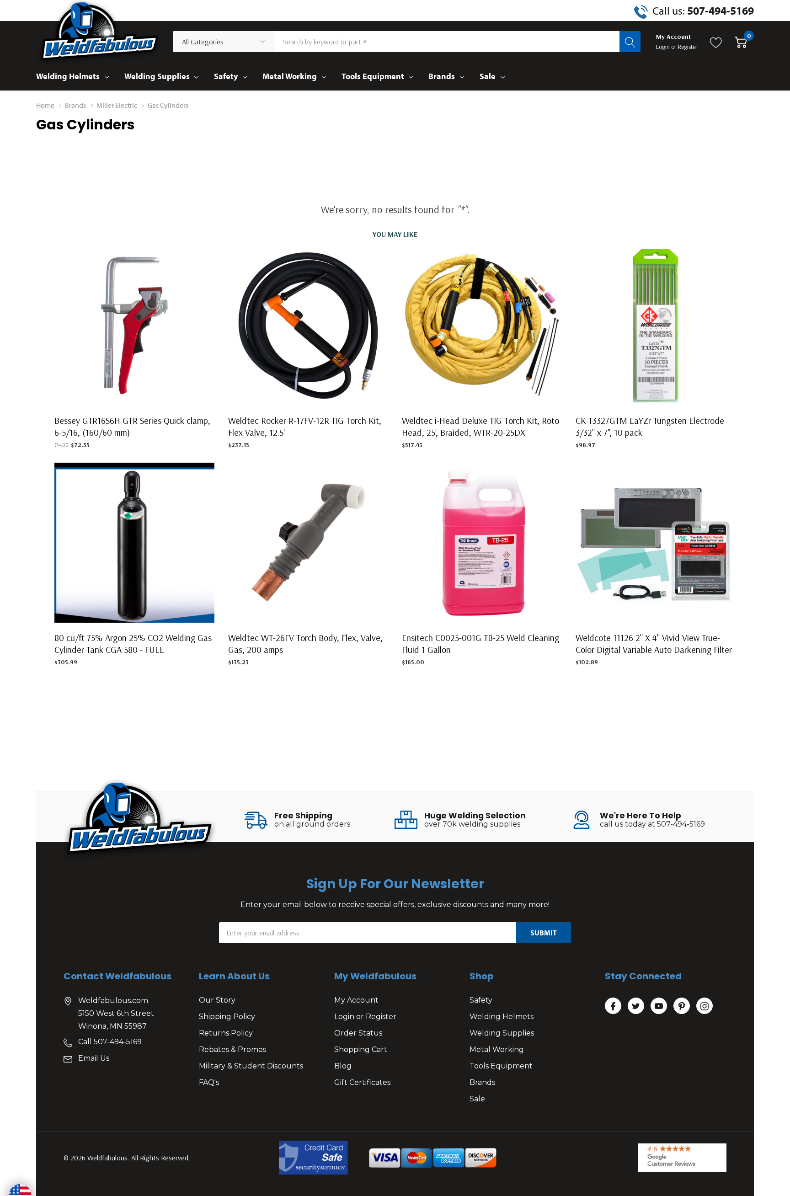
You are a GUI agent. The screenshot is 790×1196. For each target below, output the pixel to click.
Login (663, 47)
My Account (356, 1000)
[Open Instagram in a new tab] (704, 1006)
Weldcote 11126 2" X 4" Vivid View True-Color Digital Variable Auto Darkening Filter (654, 643)
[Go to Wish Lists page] (716, 41)
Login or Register (365, 1016)
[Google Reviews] (682, 1157)
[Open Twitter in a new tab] (636, 1006)
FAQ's (209, 1082)
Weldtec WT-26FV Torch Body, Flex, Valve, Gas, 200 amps (305, 643)
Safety (226, 76)
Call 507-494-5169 (110, 1041)
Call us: (703, 10)
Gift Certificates (362, 1082)
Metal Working (289, 76)
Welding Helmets (68, 76)
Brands (441, 76)
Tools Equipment (373, 76)
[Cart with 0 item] (741, 41)
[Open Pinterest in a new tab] (681, 1006)
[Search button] (630, 41)
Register (688, 47)
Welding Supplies (157, 76)
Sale (488, 76)
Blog (343, 1066)
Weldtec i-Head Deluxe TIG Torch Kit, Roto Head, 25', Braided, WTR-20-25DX (480, 426)
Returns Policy (226, 1033)
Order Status (358, 1033)
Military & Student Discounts (251, 1066)
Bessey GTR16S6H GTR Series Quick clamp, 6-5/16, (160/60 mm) (132, 426)
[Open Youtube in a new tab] (659, 1006)
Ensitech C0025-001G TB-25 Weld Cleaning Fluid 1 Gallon (480, 643)
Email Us (93, 1058)
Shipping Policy (227, 1016)
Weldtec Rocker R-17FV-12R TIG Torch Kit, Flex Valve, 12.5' (304, 426)
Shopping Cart (360, 1049)
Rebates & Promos (232, 1049)
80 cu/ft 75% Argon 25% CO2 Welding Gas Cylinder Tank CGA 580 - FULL (133, 643)
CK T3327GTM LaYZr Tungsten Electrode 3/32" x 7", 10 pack (650, 426)
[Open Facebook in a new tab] (613, 1006)
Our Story (217, 1000)
